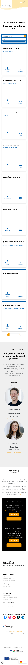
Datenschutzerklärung (10, 511)
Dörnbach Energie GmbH (10, 273)
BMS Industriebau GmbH (10, 113)
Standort (7, 71)
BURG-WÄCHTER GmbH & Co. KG (12, 177)
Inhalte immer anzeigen (14, 518)
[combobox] (14, 39)
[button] (2, 662)
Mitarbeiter (20, 71)
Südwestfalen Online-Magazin (9, 580)
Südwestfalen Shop (7, 599)
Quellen (24, 633)
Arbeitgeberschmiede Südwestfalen (10, 597)
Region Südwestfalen (7, 576)
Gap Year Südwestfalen (7, 605)
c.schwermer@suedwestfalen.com (14, 419)
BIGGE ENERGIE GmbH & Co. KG (12, 81)
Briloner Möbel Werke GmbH (11, 145)
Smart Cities (5, 589)
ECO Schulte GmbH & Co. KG (11, 305)
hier (15, 377)
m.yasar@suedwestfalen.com (14, 452)
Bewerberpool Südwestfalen (8, 606)
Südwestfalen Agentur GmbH (9, 578)
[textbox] (14, 39)
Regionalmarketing (6, 595)
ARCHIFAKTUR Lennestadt (11, 49)
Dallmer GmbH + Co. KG (10, 209)
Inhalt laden (14, 514)
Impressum (6, 633)
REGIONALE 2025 (6, 588)
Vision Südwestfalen (7, 586)
